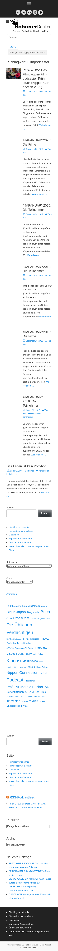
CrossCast (21, 618)
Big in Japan (16, 612)
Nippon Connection (22, 672)
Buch (45, 611)
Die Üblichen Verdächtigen (19, 628)
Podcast (14, 679)
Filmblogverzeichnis (19, 527)
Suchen (10, 507)
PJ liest (43, 673)
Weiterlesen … (39, 194)
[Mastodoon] (40, 14)
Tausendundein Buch (15, 696)
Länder (9, 667)
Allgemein (34, 606)
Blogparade (33, 612)
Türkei (42, 701)
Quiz (47, 687)
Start (13, 47)
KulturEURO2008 (27, 661)
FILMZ (45, 638)
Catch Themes (32, 948)
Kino (11, 660)
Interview (41, 647)
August (44, 606)
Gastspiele (14, 534)
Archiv (9, 578)
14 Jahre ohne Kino (16, 606)
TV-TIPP (33, 701)
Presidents (30, 681)
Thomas (30, 471)
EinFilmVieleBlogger (14, 639)
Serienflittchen (15, 691)
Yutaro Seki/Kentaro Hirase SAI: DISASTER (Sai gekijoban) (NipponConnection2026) (25, 886)
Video (26, 706)
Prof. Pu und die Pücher (24, 687)
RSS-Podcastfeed (22, 797)
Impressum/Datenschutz (21, 538)
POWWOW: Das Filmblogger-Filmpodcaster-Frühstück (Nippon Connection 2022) (36, 78)
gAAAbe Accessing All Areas (19, 648)
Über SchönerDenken (20, 542)
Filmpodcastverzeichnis (21, 531)
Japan (11, 653)
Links (41, 662)
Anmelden (11, 594)
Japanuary (25, 653)
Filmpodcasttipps (31, 639)
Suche (45, 741)
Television (13, 701)
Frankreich (11, 643)
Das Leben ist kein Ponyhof (26, 466)
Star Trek (41, 692)
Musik (31, 667)
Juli (34, 654)
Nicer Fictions (42, 667)
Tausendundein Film (35, 696)
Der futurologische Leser (40, 619)
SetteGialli (29, 692)
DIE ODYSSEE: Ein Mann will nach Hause (30, 878)
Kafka (40, 654)
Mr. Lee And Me (20, 667)
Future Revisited (24, 643)
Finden (44, 513)
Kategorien (12, 562)
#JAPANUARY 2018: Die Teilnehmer (33, 401)
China (9, 618)
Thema (25, 701)
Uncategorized (14, 705)
